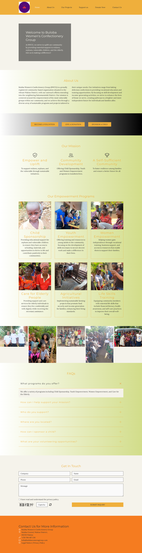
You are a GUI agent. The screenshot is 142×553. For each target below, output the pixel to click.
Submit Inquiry (97, 505)
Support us (83, 7)
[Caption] (14, 336)
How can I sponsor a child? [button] (38, 431)
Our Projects (66, 7)
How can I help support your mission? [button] (45, 402)
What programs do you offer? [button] (39, 383)
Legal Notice (27, 543)
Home (37, 7)
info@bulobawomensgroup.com (34, 540)
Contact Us (117, 7)
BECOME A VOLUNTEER (44, 124)
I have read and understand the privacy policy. (40, 499)
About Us (50, 7)
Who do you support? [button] (34, 412)
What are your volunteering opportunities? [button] (48, 441)
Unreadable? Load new (50, 504)
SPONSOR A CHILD (100, 124)
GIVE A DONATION (73, 124)
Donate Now (100, 7)
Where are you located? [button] (36, 422)
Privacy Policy (39, 543)
